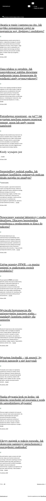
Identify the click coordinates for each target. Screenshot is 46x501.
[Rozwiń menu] (29, 6)
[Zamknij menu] (33, 3)
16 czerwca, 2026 (4, 428)
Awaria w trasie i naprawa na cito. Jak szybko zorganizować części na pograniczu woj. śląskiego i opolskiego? (22, 28)
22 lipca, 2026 (3, 205)
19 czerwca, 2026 (4, 345)
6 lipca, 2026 (3, 298)
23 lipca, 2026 (3, 104)
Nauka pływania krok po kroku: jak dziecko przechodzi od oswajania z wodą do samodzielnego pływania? (22, 400)
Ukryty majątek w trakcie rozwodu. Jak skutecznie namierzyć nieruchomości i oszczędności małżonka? (21, 444)
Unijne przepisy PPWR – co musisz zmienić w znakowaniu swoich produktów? (20, 267)
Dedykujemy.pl (6, 6)
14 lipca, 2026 (3, 252)
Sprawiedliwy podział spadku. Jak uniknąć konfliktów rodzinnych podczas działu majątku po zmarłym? (22, 174)
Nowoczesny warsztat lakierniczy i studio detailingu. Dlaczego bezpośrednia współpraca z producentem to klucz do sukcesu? (23, 222)
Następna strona (41, 484)
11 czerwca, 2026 (4, 472)
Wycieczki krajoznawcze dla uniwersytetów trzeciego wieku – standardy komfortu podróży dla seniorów (18, 315)
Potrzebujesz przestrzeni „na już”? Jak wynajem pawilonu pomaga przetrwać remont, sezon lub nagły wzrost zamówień (21, 121)
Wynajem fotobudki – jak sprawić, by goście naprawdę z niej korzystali (21, 359)
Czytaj (1, 54)
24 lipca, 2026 (3, 57)
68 (4, 484)
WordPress (43, 496)
